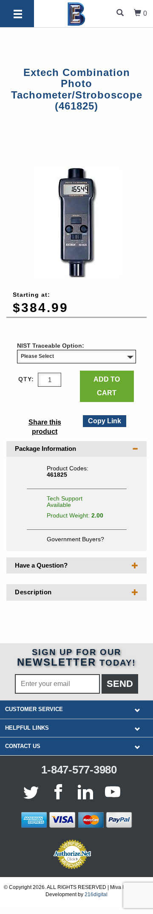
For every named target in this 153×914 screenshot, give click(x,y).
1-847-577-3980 (79, 769)
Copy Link (104, 420)
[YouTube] (113, 791)
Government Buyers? (75, 539)
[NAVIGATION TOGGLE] (137, 709)
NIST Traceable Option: (50, 345)
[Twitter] (32, 791)
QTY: (26, 379)
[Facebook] (58, 791)
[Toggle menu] (18, 14)
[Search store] (120, 13)
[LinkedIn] (85, 791)
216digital (96, 894)
